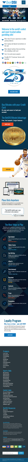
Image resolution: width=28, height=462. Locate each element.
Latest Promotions (7, 401)
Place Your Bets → (13, 249)
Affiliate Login (6, 404)
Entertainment (6, 362)
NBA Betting (6, 374)
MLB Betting (6, 375)
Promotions (6, 365)
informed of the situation (16, 439)
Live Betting (6, 356)
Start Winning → (12, 257)
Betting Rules (6, 398)
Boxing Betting (6, 380)
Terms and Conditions (8, 416)
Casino (4, 357)
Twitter (5, 413)
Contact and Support (8, 411)
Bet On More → (12, 297)
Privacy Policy (6, 417)
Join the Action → (12, 266)
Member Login (6, 393)
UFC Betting (6, 378)
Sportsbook (6, 354)
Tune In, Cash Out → (13, 274)
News (4, 367)
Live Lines (5, 353)
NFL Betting (6, 372)
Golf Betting (6, 381)
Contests (5, 364)
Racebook (5, 359)
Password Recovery (8, 395)
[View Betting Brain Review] (13, 212)
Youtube (5, 414)
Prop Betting (6, 386)
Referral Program (7, 402)
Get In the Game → (13, 241)
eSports (5, 361)
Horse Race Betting (8, 385)
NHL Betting (6, 377)
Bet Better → (11, 306)
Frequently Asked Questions (10, 396)
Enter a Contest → (13, 289)
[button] (24, 2)
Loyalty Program (7, 399)
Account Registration (8, 392)
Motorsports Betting (8, 383)
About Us (5, 410)
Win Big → (10, 282)
